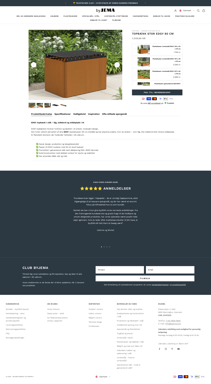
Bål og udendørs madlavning (31, 16)
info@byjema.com (173, 324)
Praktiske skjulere (184, 16)
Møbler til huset (98, 20)
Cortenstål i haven (125, 338)
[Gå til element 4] (55, 105)
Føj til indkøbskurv (157, 92)
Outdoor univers (96, 309)
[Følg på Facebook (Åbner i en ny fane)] (159, 349)
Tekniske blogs (95, 322)
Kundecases (94, 326)
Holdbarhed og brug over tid (129, 325)
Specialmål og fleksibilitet (128, 329)
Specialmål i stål (90, 16)
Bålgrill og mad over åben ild (129, 346)
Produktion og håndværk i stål (130, 321)
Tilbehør (116, 20)
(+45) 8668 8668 (173, 321)
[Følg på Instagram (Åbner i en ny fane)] (166, 349)
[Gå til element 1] (32, 105)
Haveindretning (140, 16)
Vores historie (53, 309)
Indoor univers (95, 313)
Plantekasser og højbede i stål (130, 342)
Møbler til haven (161, 16)
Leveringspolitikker (14, 325)
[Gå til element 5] (63, 105)
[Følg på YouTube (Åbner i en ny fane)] (178, 349)
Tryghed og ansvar (125, 333)
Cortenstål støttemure (116, 16)
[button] (186, 11)
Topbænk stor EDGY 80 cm (150, 31)
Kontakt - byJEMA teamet (17, 309)
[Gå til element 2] (39, 105)
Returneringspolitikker (16, 329)
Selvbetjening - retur (15, 313)
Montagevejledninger (15, 338)
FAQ (7, 333)
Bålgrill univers (95, 318)
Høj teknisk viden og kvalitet (129, 309)
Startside (135, 31)
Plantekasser (70, 16)
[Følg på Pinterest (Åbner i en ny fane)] (172, 349)
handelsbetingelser (160, 285)
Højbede (54, 16)
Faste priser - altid (55, 313)
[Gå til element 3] (47, 105)
